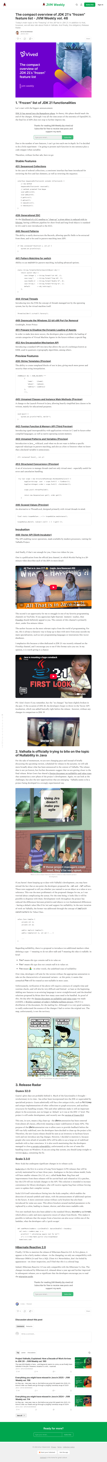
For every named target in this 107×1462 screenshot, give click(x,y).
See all (19, 1415)
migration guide (26, 1276)
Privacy (53, 1447)
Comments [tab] (20, 1326)
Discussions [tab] (31, 1353)
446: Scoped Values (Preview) (32, 504)
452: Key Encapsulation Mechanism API (37, 342)
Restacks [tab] (29, 1326)
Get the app (64, 1452)
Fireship (19, 620)
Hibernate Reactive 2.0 (30, 1247)
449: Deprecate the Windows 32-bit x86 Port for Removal (46, 320)
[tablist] (24, 1326)
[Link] (12, 102)
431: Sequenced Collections (30, 166)
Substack (43, 1458)
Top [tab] (18, 1353)
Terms (59, 1447)
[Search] (77, 5)
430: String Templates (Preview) (33, 361)
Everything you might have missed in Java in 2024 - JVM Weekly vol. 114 (42, 1398)
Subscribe (90, 5)
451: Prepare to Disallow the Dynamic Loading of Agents (45, 330)
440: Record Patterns (27, 231)
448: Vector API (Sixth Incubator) (33, 534)
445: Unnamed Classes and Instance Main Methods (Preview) (49, 399)
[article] (53, 1365)
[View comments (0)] (25, 39)
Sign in (100, 5)
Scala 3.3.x (20, 1169)
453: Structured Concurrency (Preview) (37, 464)
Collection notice (69, 1447)
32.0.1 (25, 1152)
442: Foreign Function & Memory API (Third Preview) (44, 426)
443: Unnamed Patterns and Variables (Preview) (41, 439)
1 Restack (29, 1304)
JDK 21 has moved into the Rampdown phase (35, 113)
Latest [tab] (23, 1353)
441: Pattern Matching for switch (33, 258)
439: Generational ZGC (27, 215)
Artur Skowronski (26, 31)
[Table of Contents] (2, 731)
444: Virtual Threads (26, 298)
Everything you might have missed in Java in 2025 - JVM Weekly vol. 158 (42, 1379)
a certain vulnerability (40, 1146)
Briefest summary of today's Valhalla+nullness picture (49, 1001)
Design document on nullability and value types (70, 773)
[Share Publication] (81, 5)
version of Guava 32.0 (74, 1115)
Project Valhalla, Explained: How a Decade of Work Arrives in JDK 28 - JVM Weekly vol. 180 (43, 1360)
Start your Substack (48, 1452)
